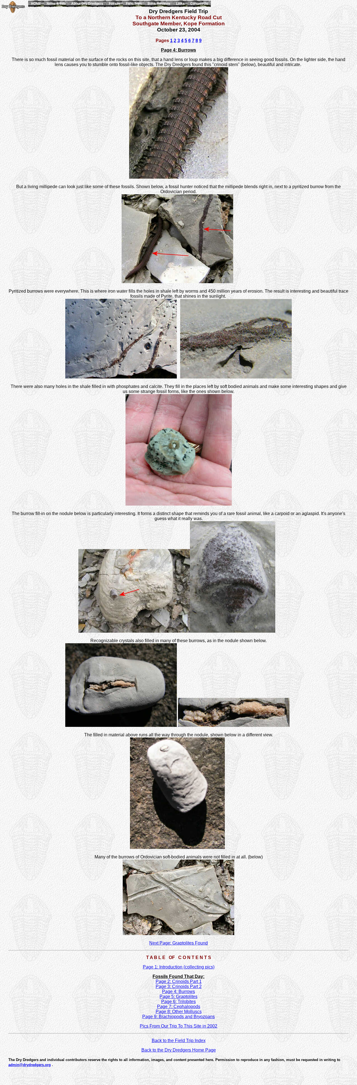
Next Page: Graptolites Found (178, 943)
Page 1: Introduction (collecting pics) (178, 967)
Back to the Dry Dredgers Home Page (178, 1050)
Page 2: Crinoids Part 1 (179, 981)
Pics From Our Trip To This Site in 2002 (178, 1026)
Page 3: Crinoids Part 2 (179, 986)
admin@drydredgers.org (29, 1065)
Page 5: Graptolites (178, 996)
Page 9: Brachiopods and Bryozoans (178, 1016)
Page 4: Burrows (178, 991)
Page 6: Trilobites (178, 1001)
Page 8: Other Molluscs (179, 1011)
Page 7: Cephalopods (178, 1006)
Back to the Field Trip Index (179, 1040)
